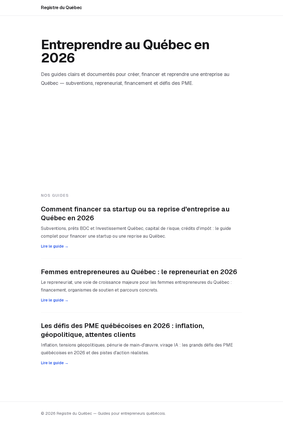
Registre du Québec (61, 8)
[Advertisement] (141, 151)
